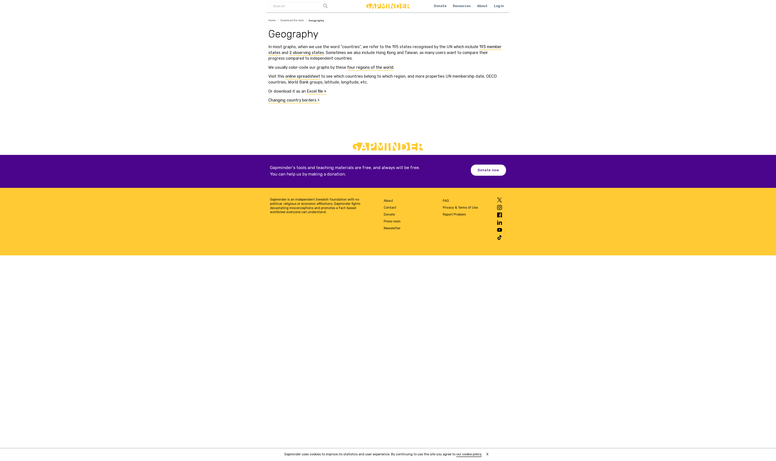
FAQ (446, 201)
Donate (440, 6)
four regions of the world (370, 67)
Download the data (292, 20)
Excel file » (316, 91)
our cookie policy (469, 454)
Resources (462, 6)
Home (272, 20)
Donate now (488, 170)
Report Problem (454, 214)
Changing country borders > (293, 100)
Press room (392, 221)
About (482, 6)
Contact (390, 207)
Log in (499, 6)
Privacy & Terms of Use (460, 207)
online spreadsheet (302, 76)
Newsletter (392, 228)
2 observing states (306, 52)
